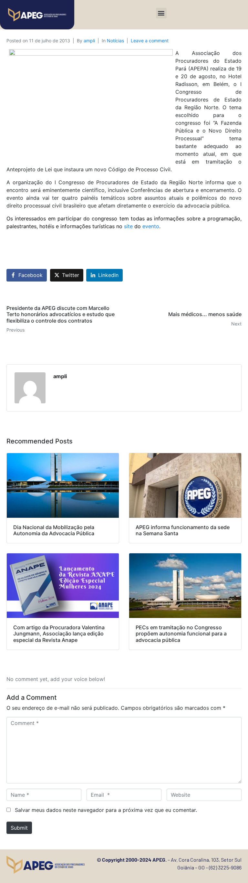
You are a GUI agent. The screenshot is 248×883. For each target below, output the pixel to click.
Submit (19, 827)
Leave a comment (150, 40)
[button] (161, 13)
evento (146, 226)
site (129, 226)
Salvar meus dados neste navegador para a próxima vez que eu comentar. (106, 810)
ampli (89, 40)
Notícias (115, 40)
